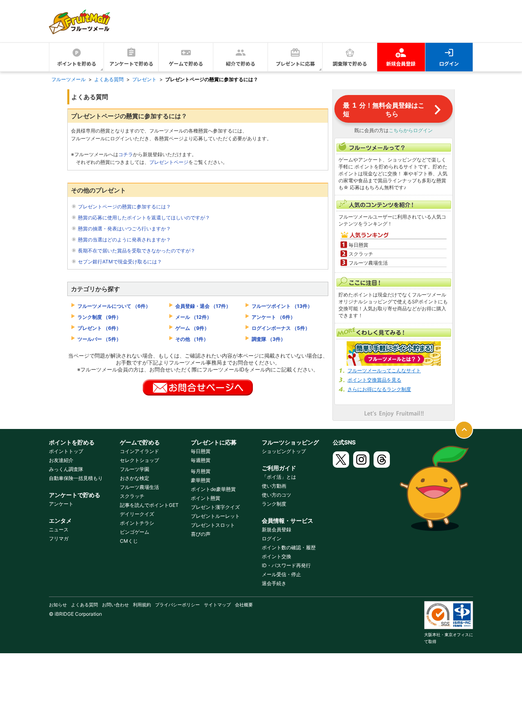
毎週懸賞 (200, 460)
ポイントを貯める (76, 63)
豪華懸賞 (200, 480)
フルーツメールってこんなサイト (384, 370)
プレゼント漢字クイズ (215, 507)
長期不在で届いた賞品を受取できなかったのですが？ (136, 251)
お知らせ (58, 605)
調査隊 (268, 339)
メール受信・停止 (281, 574)
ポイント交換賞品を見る (374, 380)
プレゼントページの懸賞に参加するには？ (124, 206)
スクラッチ (132, 496)
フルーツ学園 (134, 469)
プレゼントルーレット (215, 516)
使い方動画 (274, 486)
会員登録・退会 (203, 306)
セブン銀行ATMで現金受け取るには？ (120, 262)
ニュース (59, 529)
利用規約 (142, 605)
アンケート (273, 317)
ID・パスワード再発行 (286, 565)
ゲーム (192, 328)
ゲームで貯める (186, 63)
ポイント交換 (276, 556)
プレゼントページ (168, 162)
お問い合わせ (115, 605)
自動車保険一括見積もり (76, 478)
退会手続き (274, 583)
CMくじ (129, 541)
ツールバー (99, 339)
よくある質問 (84, 605)
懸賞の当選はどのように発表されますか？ (124, 240)
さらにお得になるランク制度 (379, 389)
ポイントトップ (66, 451)
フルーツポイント (282, 306)
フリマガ (59, 538)
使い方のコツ (276, 495)
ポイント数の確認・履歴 (289, 547)
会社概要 (244, 605)
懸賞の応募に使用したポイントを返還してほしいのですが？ (144, 217)
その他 (191, 339)
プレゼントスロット (213, 525)
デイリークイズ (137, 514)
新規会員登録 (401, 63)
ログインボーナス (281, 328)
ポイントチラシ (137, 523)
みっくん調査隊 (66, 469)
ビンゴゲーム (134, 532)
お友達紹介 (61, 460)
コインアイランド (139, 451)
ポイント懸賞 (205, 498)
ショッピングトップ (284, 451)
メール (193, 317)
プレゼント (99, 328)
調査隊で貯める (350, 63)
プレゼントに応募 (295, 63)
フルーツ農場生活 (139, 487)
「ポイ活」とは (279, 477)
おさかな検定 (134, 478)
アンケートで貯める (131, 63)
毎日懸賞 (200, 451)
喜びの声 (200, 534)
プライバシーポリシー (177, 605)
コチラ (125, 154)
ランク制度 (99, 317)
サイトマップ (217, 605)
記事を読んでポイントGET (149, 505)
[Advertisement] (324, 20)
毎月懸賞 (200, 471)
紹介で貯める (240, 63)
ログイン (449, 63)
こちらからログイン (411, 130)
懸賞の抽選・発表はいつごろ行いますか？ (124, 228)
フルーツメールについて (113, 306)
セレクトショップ (139, 460)
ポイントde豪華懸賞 (213, 489)
